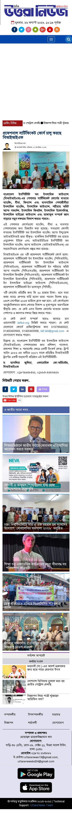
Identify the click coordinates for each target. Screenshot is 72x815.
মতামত (56, 714)
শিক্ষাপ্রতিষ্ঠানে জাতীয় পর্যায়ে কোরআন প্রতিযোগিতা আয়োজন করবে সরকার (36, 447)
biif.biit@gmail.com (52, 331)
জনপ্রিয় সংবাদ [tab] (36, 661)
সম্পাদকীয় (10, 714)
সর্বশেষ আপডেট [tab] (36, 655)
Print (44, 389)
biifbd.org (23, 323)
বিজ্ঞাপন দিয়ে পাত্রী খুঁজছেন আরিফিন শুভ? (43, 697)
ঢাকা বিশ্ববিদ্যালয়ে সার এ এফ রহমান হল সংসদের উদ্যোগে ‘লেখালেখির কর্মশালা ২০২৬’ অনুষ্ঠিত (35, 526)
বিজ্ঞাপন (8, 723)
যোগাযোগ (58, 723)
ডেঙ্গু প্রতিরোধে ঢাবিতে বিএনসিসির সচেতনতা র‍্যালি (32, 605)
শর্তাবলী (32, 723)
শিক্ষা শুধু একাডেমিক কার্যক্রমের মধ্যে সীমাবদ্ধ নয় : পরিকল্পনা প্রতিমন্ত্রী (35, 566)
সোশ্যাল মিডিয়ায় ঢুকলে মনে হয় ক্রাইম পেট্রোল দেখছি (46, 682)
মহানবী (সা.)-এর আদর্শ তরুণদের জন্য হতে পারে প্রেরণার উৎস (46, 667)
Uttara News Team (41, 805)
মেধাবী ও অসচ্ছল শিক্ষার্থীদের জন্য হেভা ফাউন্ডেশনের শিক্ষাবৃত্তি (29, 487)
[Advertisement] (36, 66)
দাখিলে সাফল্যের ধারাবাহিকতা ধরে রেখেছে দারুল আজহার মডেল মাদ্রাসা (35, 645)
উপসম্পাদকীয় (35, 714)
